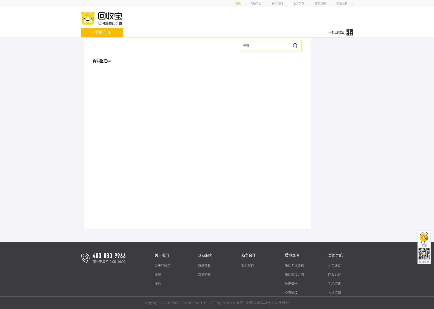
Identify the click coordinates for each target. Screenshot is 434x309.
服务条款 (298, 3)
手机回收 (102, 32)
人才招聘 (334, 293)
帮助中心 (255, 3)
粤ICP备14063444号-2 (257, 303)
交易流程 (320, 3)
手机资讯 (334, 283)
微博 (158, 274)
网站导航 (341, 3)
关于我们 (277, 3)
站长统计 (282, 303)
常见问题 (204, 274)
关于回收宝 (162, 265)
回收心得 (334, 274)
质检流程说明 (294, 274)
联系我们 (247, 265)
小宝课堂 (334, 265)
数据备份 (291, 283)
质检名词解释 (294, 265)
